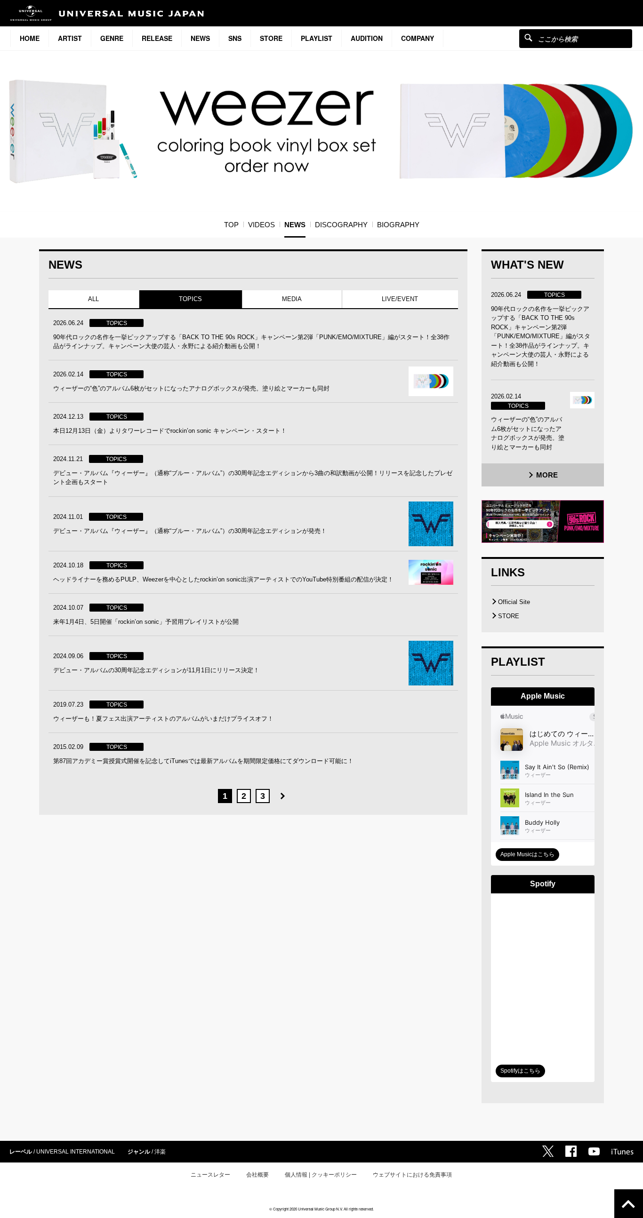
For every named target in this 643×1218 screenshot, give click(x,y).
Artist (70, 38)
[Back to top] (628, 1203)
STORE (271, 38)
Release (157, 38)
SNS (234, 38)
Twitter (548, 1151)
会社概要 (257, 1175)
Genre (111, 38)
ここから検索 (528, 37)
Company (417, 38)
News (200, 38)
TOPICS (190, 299)
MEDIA (292, 299)
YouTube (594, 1151)
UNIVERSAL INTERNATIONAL (75, 1151)
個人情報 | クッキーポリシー (321, 1175)
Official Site (514, 601)
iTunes (622, 1151)
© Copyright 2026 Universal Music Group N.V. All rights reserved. (321, 1208)
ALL (93, 299)
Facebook (571, 1151)
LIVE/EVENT (400, 299)
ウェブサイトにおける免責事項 (412, 1175)
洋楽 (160, 1151)
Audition (367, 38)
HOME (30, 38)
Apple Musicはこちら (527, 854)
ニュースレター (210, 1175)
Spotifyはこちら (520, 1070)
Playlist (316, 38)
